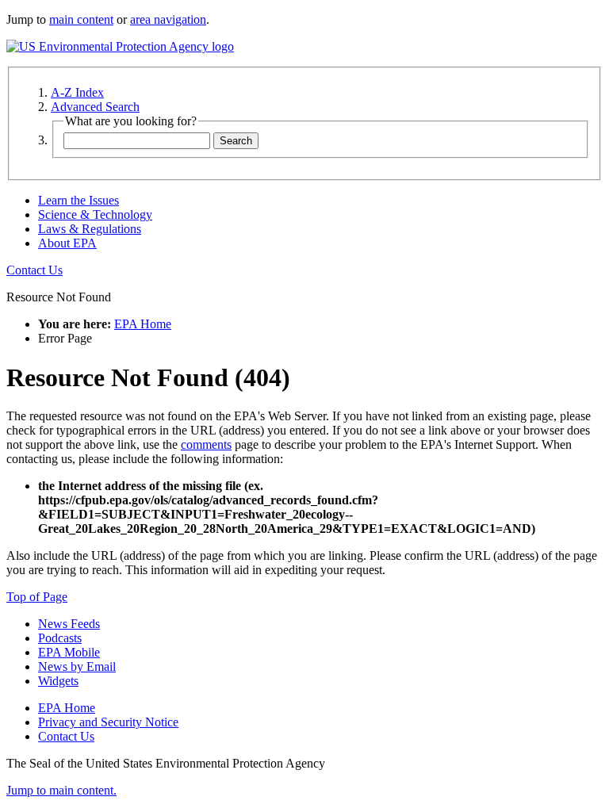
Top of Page (36, 596)
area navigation (168, 19)
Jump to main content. (61, 790)
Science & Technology (95, 214)
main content (81, 19)
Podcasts (60, 638)
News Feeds (69, 623)
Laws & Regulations (89, 229)
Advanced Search (95, 106)
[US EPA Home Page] (120, 46)
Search (236, 141)
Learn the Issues (78, 200)
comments (206, 444)
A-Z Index (77, 92)
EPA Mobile (69, 652)
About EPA (67, 243)
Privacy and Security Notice (108, 722)
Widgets (58, 681)
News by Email (77, 666)
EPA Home (142, 324)
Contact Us (34, 270)
